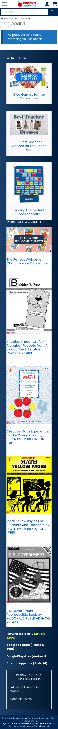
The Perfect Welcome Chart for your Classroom (27, 261)
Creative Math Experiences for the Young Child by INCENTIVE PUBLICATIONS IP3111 (28, 437)
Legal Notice (7, 723)
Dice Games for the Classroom (29, 96)
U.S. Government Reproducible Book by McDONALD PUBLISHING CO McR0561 (28, 616)
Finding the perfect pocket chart (29, 212)
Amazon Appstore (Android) (26, 663)
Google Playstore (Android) (26, 656)
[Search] (52, 12)
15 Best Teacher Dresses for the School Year (29, 146)
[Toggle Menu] (4, 3)
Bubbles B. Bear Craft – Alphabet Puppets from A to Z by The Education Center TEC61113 (27, 347)
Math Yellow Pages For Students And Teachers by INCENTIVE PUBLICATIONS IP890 (27, 526)
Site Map (18, 723)
